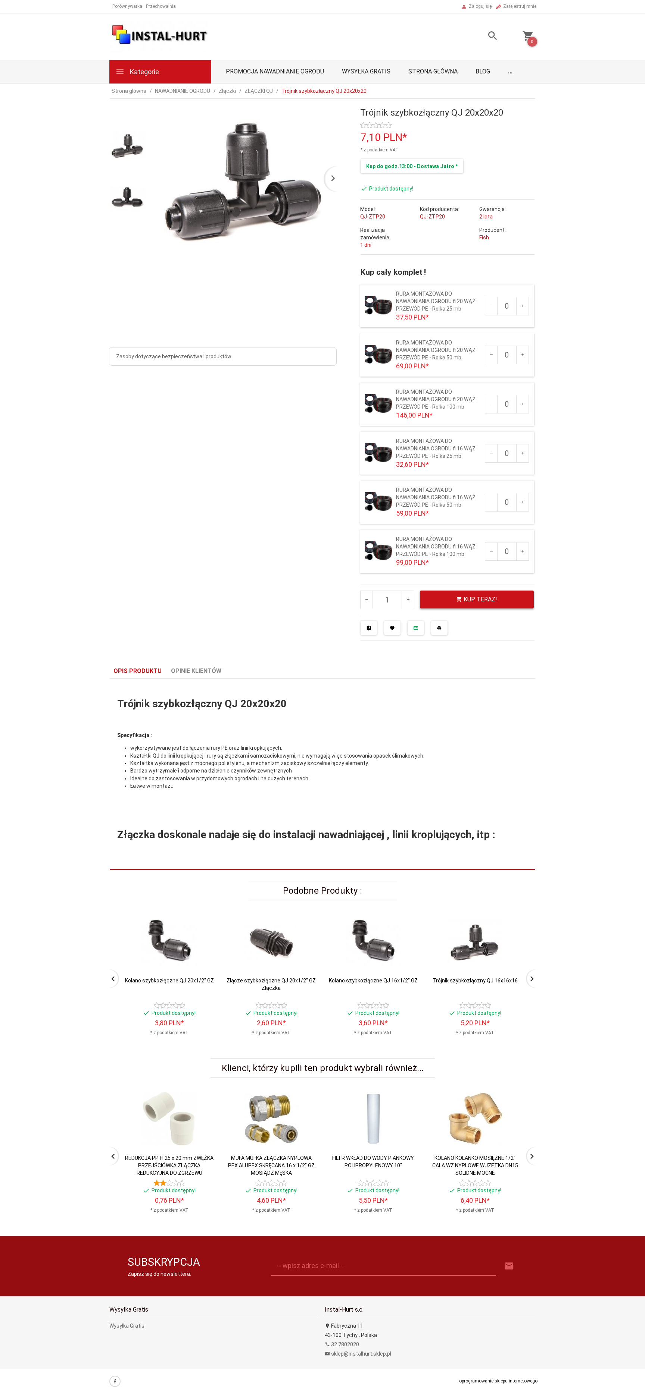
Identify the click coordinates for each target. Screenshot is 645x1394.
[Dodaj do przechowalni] (202, 934)
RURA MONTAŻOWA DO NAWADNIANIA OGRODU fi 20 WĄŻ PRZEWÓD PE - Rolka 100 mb (436, 399)
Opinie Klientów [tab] (196, 670)
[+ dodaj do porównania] (202, 951)
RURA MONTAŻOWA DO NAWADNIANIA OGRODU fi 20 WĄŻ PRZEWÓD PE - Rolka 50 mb (436, 350)
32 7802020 (344, 1344)
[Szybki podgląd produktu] (202, 916)
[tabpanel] (322, 774)
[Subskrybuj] (509, 1266)
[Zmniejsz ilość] (491, 306)
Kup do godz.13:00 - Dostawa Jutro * (412, 166)
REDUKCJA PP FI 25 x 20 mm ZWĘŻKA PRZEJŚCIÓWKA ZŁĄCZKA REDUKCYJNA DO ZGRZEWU (169, 1165)
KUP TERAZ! (479, 599)
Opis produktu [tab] (137, 670)
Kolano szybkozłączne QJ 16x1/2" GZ (373, 981)
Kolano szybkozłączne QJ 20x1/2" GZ (169, 981)
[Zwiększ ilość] (522, 306)
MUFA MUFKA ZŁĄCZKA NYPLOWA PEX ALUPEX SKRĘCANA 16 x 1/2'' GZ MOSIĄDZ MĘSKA (271, 1165)
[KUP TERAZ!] (202, 972)
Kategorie (143, 72)
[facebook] (115, 1381)
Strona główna (433, 71)
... (510, 71)
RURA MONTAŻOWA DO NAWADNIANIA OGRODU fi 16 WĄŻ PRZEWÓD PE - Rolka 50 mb (436, 497)
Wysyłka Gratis (366, 71)
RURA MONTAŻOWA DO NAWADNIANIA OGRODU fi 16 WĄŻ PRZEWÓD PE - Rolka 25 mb (436, 448)
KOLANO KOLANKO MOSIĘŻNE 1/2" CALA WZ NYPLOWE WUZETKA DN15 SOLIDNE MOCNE (475, 1165)
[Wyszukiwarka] (483, 37)
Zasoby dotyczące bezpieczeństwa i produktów (173, 356)
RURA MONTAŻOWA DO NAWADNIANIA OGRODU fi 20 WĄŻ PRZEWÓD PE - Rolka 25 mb (436, 301)
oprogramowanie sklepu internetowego (498, 1381)
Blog (483, 71)
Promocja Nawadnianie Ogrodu (275, 71)
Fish (484, 237)
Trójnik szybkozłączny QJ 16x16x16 (475, 981)
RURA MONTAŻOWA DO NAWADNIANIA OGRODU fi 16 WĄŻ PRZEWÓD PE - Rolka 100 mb (436, 546)
